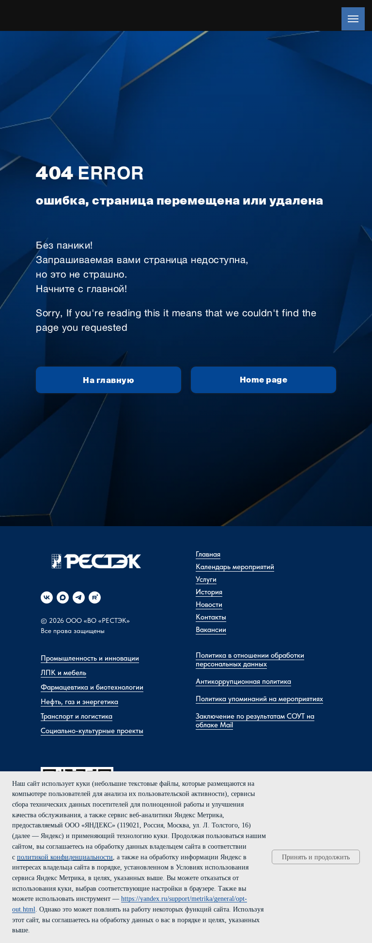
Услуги (206, 579)
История (209, 592)
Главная (208, 554)
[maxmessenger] (63, 597)
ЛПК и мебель (63, 672)
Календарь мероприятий (235, 566)
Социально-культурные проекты (92, 730)
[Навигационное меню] (353, 18)
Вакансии (211, 629)
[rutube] (95, 597)
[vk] (47, 597)
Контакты (211, 617)
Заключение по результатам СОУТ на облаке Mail (255, 720)
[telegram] (79, 597)
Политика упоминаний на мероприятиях (259, 698)
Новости (209, 604)
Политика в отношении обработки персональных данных (250, 659)
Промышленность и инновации (90, 658)
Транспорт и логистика (76, 716)
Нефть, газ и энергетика (79, 701)
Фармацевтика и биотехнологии (92, 687)
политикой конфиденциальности (65, 857)
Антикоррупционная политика (243, 681)
